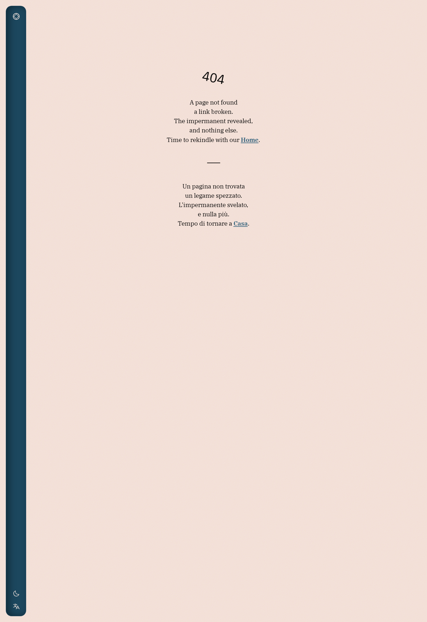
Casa (241, 223)
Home (250, 140)
